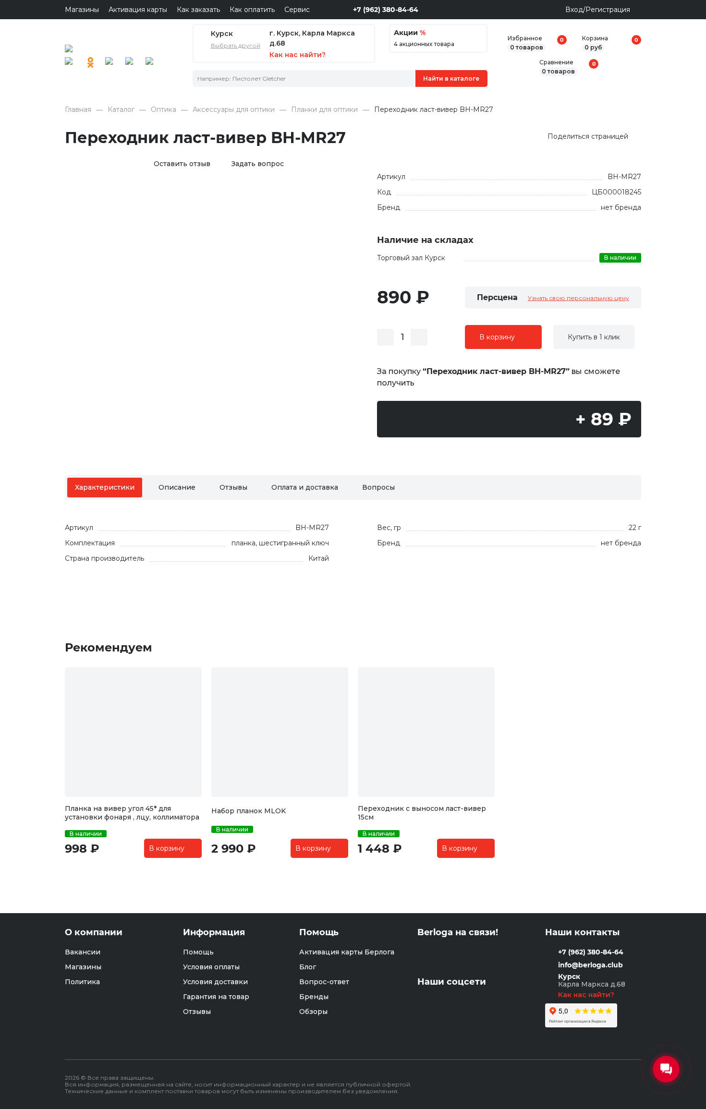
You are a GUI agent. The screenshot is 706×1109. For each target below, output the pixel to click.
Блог (307, 967)
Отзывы (233, 487)
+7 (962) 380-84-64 (385, 9)
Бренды (314, 996)
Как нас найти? (587, 994)
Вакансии (82, 952)
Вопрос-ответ (324, 981)
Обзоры (313, 1011)
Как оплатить (252, 9)
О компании (93, 933)
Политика (82, 981)
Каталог (121, 110)
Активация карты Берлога (346, 952)
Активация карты (138, 9)
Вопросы (378, 487)
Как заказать (198, 9)
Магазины (82, 9)
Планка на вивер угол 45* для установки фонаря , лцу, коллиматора (132, 812)
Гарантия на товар (216, 996)
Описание (176, 487)
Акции (410, 32)
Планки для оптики (324, 110)
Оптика (163, 110)
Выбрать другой (235, 45)
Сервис (297, 9)
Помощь (198, 952)
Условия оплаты (211, 967)
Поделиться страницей (588, 136)
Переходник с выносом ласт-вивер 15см (422, 812)
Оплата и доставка (304, 487)
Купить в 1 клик (594, 337)
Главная (78, 110)
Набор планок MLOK (248, 811)
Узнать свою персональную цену (578, 297)
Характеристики (104, 487)
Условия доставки (215, 981)
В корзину (497, 337)
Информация (214, 933)
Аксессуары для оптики (234, 110)
